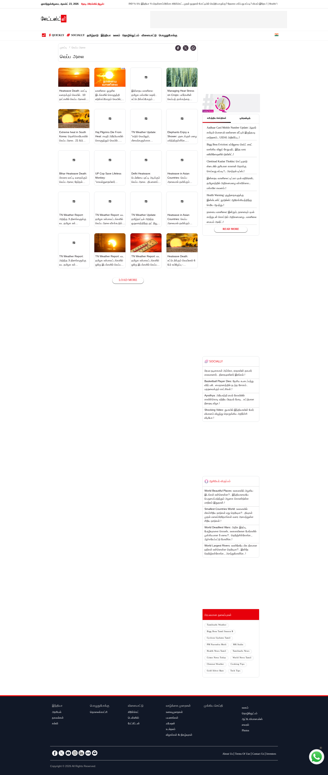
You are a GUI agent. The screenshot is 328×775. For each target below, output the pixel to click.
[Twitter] (185, 48)
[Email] (95, 753)
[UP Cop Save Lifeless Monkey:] (109, 160)
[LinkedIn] (81, 753)
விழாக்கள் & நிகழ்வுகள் (179, 735)
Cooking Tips (237, 664)
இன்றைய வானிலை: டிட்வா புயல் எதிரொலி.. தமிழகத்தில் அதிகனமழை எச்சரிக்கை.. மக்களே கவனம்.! (230, 184)
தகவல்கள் (58, 718)
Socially (78, 36)
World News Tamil (242, 658)
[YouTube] (68, 753)
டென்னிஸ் (133, 718)
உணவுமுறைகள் (174, 712)
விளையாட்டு (149, 36)
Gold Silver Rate (215, 671)
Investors (271, 754)
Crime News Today (216, 658)
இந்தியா (106, 36)
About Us (227, 754)
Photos (245, 731)
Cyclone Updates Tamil (218, 638)
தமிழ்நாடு (93, 36)
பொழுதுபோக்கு (168, 36)
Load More (128, 280)
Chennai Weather (215, 664)
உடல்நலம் (170, 730)
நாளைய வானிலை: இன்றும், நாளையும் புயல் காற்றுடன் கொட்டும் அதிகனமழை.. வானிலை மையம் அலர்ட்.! (231, 218)
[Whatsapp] (193, 48)
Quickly (58, 36)
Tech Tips (235, 671)
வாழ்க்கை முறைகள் (178, 706)
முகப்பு (63, 48)
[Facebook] (178, 48)
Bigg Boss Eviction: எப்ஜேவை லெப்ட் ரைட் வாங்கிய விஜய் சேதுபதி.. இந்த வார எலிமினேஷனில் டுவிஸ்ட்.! (229, 150)
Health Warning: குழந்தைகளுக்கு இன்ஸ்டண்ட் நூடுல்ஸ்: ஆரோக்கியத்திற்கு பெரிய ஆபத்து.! (272, 4)
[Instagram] (75, 753)
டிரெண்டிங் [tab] (245, 119)
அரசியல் (56, 712)
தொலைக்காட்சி (98, 712)
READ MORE (231, 229)
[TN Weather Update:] (146, 118)
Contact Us (258, 754)
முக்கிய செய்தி (213, 706)
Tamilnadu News (241, 651)
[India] (276, 36)
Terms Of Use (242, 754)
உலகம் (116, 36)
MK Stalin (238, 644)
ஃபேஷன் (170, 724)
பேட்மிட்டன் (134, 724)
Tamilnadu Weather (216, 625)
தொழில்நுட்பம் (130, 36)
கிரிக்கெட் (133, 712)
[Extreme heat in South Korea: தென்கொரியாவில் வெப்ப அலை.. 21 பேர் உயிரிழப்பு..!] (73, 118)
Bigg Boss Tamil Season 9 (220, 631)
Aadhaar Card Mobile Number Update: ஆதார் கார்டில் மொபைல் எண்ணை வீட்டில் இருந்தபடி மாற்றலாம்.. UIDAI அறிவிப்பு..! (231, 133)
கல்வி (55, 724)
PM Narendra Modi (216, 644)
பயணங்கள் (172, 718)
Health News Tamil (216, 651)
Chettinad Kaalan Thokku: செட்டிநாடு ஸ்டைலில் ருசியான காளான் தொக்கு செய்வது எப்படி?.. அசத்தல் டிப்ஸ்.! (227, 167)
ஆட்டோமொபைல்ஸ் (252, 719)
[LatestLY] (53, 19)
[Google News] (88, 753)
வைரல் (245, 725)
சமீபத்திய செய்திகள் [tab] (216, 118)
